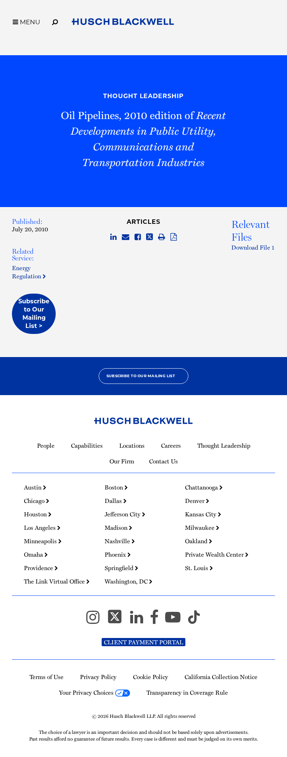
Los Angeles (40, 527)
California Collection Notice (221, 677)
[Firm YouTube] (176, 620)
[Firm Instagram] (96, 620)
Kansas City (201, 514)
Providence (39, 568)
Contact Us (163, 461)
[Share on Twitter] (149, 237)
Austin (33, 487)
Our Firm (121, 461)
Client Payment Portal (143, 642)
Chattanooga (202, 487)
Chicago (35, 501)
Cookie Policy (150, 677)
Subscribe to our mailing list (141, 375)
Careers (171, 445)
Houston (36, 514)
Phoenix (116, 554)
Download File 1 (252, 247)
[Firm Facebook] (157, 620)
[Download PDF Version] (174, 237)
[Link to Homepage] (123, 23)
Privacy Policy (98, 677)
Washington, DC (127, 581)
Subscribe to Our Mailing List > (33, 313)
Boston (114, 487)
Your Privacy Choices (87, 692)
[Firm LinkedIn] (140, 620)
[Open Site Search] (55, 21)
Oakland (197, 541)
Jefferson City (123, 514)
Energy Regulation (27, 272)
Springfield (120, 568)
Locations (132, 445)
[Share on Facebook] (138, 237)
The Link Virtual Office (55, 581)
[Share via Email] (125, 237)
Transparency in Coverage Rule (187, 692)
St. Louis (197, 568)
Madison (117, 527)
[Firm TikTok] (194, 620)
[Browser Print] (161, 237)
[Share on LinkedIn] (113, 237)
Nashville (118, 541)
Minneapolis (41, 541)
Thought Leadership (143, 96)
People (46, 445)
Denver (195, 501)
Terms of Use (47, 677)
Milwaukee (200, 527)
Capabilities (87, 445)
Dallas (114, 501)
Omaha (34, 554)
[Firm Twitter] (118, 620)
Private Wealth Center (215, 554)
